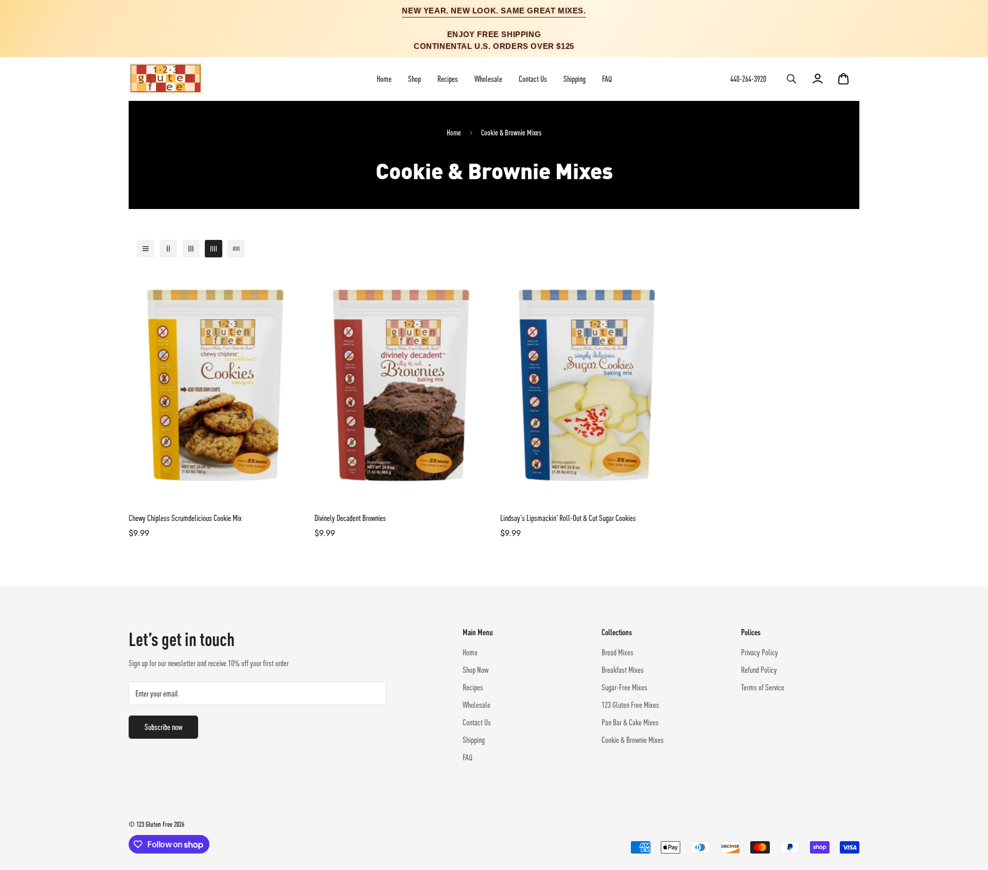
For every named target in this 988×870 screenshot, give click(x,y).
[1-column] (145, 248)
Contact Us (533, 78)
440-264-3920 (748, 78)
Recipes (447, 78)
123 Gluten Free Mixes (630, 704)
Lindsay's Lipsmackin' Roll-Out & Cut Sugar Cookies (568, 518)
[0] (843, 79)
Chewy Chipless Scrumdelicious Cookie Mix (185, 518)
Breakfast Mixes (623, 669)
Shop (414, 78)
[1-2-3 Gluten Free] (166, 79)
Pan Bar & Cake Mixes (630, 722)
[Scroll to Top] (968, 814)
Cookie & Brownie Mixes (633, 739)
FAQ (607, 78)
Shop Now (475, 669)
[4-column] (213, 248)
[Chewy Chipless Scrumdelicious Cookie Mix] (215, 385)
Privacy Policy (759, 652)
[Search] (791, 78)
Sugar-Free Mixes (624, 687)
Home (384, 78)
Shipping (574, 78)
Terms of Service (762, 687)
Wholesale (488, 78)
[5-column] (236, 248)
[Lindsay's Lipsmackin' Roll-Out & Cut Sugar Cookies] (587, 385)
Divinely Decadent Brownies (350, 518)
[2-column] (168, 248)
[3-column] (191, 248)
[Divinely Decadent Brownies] (401, 385)
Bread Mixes (617, 652)
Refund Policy (759, 669)
